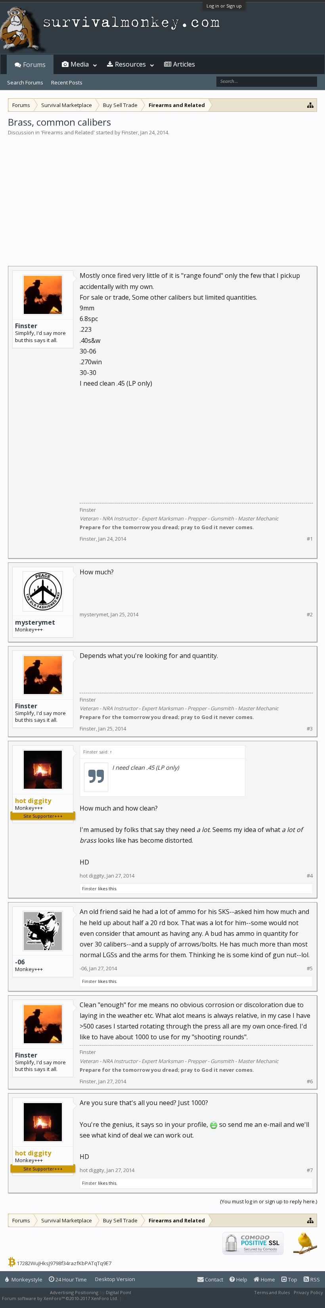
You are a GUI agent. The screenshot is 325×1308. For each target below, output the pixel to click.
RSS (314, 1279)
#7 (310, 1170)
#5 (310, 968)
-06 (20, 962)
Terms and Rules (272, 1292)
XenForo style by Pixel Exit (151, 1298)
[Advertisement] (162, 195)
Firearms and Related (68, 132)
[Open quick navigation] (310, 105)
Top (292, 1279)
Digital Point (118, 1292)
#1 (310, 538)
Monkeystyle (26, 1279)
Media (80, 64)
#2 (310, 614)
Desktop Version (115, 1279)
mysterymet (35, 622)
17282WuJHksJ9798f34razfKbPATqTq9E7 (64, 1263)
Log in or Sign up (224, 6)
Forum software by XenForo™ (60, 1298)
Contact (213, 1279)
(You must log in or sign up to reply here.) (268, 1201)
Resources (130, 64)
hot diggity (92, 875)
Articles (184, 64)
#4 (310, 875)
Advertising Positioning (74, 1292)
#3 (310, 728)
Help (241, 1279)
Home (267, 1279)
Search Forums (25, 82)
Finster (130, 132)
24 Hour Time (70, 1279)
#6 (310, 1081)
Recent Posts (66, 82)
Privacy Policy (308, 1292)
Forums (34, 64)
